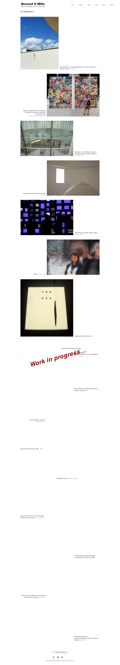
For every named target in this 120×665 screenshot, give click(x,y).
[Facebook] (62, 657)
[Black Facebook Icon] (54, 657)
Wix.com (71, 660)
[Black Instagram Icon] (58, 657)
